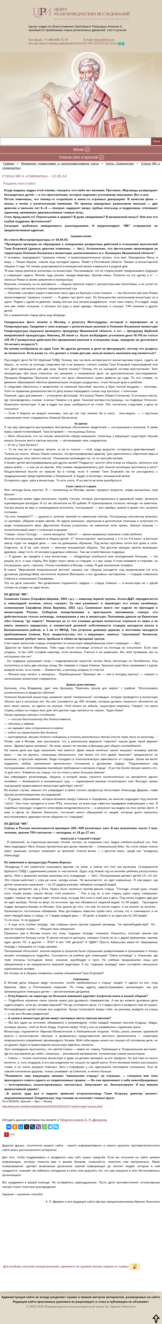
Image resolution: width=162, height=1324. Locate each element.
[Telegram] (50, 1126)
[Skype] (56, 1126)
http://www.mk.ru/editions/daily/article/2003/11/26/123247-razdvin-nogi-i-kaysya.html (52, 1106)
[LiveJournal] (32, 1126)
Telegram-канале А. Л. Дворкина (83, 1120)
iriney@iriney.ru (104, 39)
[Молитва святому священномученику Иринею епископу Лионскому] (81, 91)
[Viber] (38, 1126)
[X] (26, 1126)
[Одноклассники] (14, 1126)
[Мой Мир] (20, 1126)
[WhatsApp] (44, 1126)
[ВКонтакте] (8, 1126)
